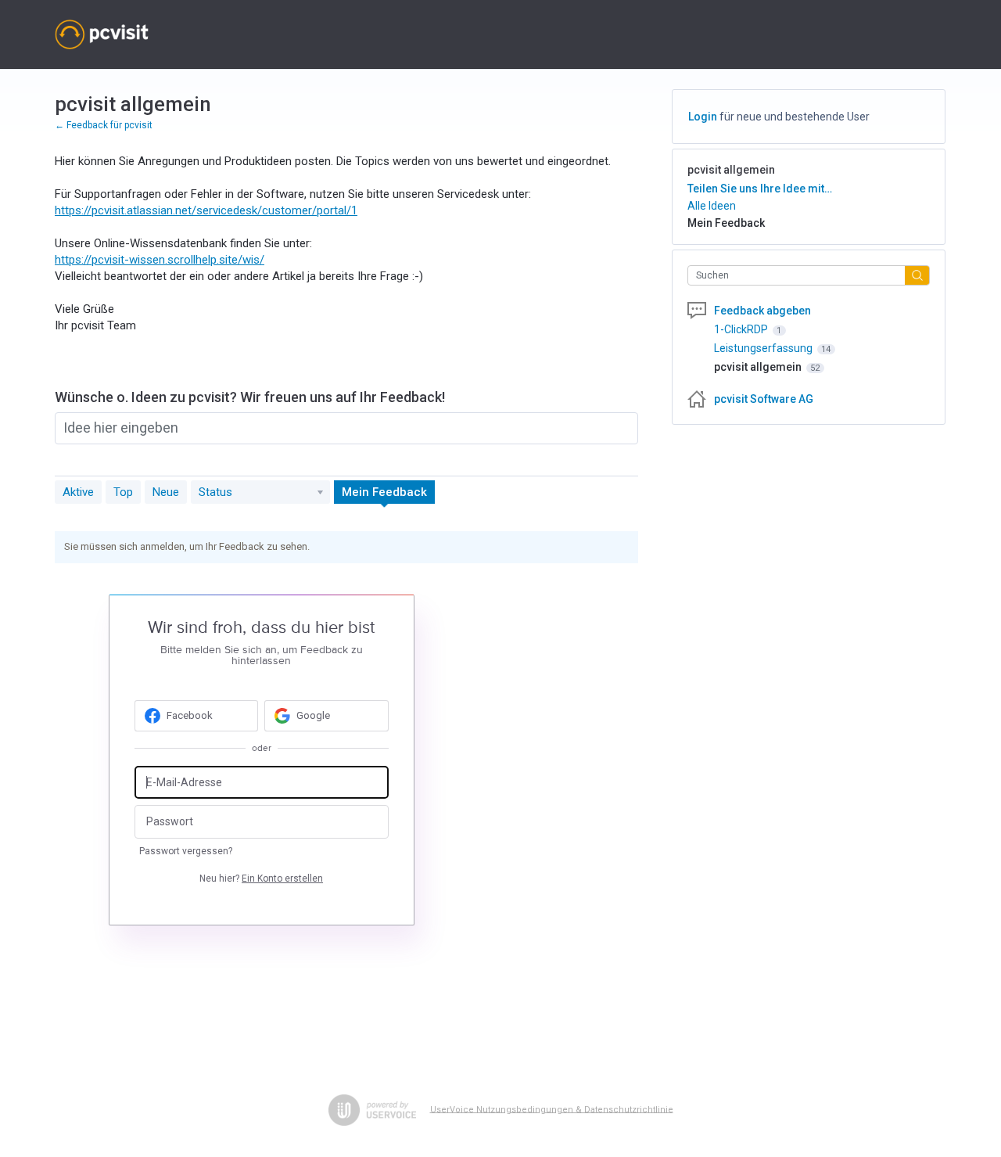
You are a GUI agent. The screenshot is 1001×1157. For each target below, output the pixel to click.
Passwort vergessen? (185, 851)
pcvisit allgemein (759, 367)
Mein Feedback (384, 492)
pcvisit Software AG (763, 399)
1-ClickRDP (742, 329)
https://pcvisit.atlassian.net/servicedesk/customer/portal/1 (206, 210)
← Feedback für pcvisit (103, 125)
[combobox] (800, 275)
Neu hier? (261, 878)
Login (702, 116)
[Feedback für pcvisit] (102, 34)
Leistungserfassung (764, 348)
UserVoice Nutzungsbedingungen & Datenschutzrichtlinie (551, 1109)
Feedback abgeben (762, 310)
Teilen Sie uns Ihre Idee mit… (759, 188)
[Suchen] (917, 275)
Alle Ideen (711, 205)
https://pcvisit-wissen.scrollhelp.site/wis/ (159, 260)
